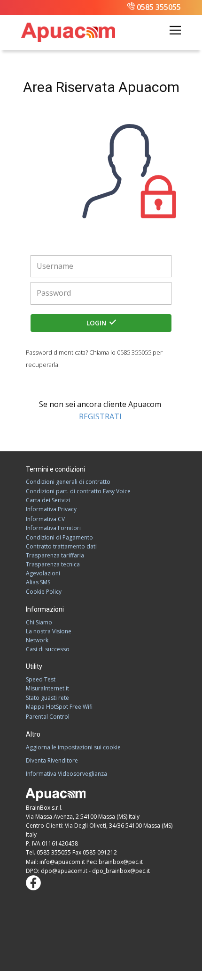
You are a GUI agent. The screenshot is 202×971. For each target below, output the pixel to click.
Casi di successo (48, 649)
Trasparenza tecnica (53, 564)
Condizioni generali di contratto (68, 482)
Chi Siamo (39, 622)
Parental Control (48, 717)
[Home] (68, 32)
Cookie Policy (44, 592)
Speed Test (40, 679)
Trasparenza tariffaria (55, 555)
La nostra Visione (48, 631)
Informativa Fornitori (53, 528)
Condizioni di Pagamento (59, 537)
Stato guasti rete (47, 698)
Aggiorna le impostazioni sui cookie (73, 747)
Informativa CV (45, 519)
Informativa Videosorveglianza (66, 774)
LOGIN (97, 322)
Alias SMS (38, 582)
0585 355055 (159, 7)
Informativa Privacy (51, 509)
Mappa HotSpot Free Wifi (59, 707)
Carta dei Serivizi (48, 500)
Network (37, 640)
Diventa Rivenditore (52, 760)
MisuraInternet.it (47, 688)
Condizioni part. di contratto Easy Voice (78, 491)
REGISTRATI (101, 416)
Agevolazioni (43, 573)
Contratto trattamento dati (61, 546)
